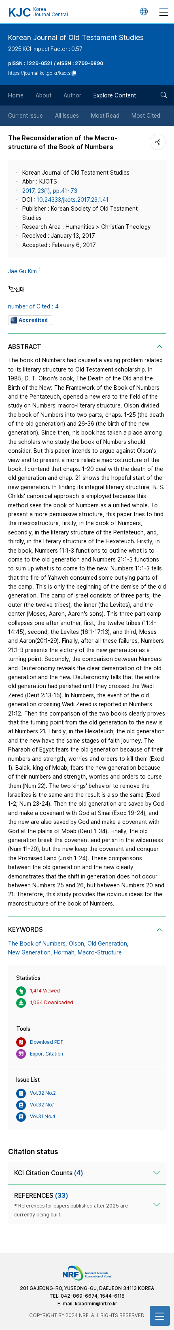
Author (72, 95)
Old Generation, (108, 943)
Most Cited (146, 115)
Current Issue (25, 115)
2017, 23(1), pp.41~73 (49, 191)
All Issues (67, 115)
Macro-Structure (100, 952)
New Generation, (30, 952)
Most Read (105, 115)
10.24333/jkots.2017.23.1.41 (72, 199)
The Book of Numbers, (37, 943)
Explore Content (114, 95)
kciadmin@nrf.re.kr (96, 1304)
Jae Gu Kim (22, 271)
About (43, 95)
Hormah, (65, 952)
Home (15, 95)
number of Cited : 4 (33, 306)
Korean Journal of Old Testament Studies (76, 37)
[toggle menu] (164, 12)
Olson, (77, 943)
